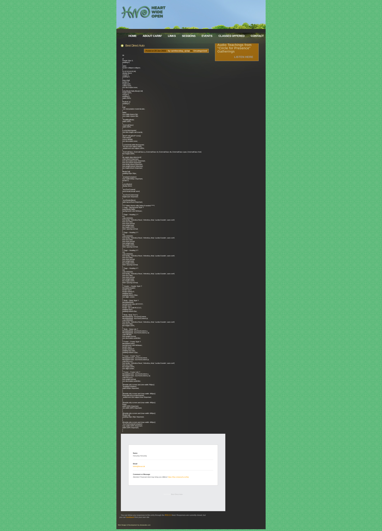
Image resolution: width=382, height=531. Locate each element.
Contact (257, 35)
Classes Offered (231, 35)
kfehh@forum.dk (139, 466)
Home (132, 35)
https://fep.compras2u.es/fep (178, 477)
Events (207, 35)
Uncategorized (200, 51)
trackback (130, 517)
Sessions (188, 35)
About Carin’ (152, 35)
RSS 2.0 (168, 515)
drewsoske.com (145, 525)
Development (132, 525)
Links (172, 35)
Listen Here (243, 56)
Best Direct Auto (134, 45)
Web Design (122, 525)
